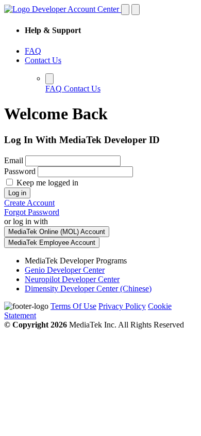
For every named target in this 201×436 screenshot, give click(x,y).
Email (13, 160)
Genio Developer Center (65, 270)
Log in (17, 193)
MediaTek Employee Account (51, 242)
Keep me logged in (46, 182)
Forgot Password (31, 212)
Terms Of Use (73, 306)
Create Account (29, 202)
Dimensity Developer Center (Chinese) (88, 288)
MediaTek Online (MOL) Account (56, 232)
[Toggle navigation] (125, 9)
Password (20, 171)
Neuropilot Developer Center (72, 279)
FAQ (33, 50)
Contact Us (43, 60)
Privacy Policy (122, 306)
